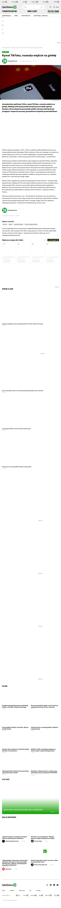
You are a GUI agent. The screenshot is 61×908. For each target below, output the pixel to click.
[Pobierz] (2, 29)
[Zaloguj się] (50, 7)
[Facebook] (50, 885)
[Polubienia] (2, 17)
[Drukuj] (2, 25)
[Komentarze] (2, 21)
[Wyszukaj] (41, 7)
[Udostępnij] (2, 33)
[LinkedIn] (54, 885)
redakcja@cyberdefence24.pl (11, 235)
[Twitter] (47, 885)
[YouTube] (57, 885)
